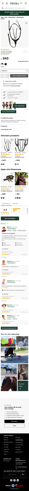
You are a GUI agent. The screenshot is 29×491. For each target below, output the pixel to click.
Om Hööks (6, 447)
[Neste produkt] (26, 146)
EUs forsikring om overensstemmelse (19, 440)
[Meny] (2, 3)
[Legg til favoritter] (26, 23)
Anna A (9, 305)
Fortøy (3, 18)
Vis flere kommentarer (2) (9, 328)
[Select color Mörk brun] (5, 64)
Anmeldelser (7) (6, 203)
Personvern (6, 451)
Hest (6, 17)
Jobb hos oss (6, 449)
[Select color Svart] (2, 64)
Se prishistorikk (23, 61)
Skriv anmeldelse (10, 218)
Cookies (5, 454)
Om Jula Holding (19, 444)
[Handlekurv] (26, 3)
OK (23, 474)
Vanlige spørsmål (19, 442)
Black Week (17, 447)
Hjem (2, 17)
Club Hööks (17, 449)
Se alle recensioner (8, 111)
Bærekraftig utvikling (8, 442)
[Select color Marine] (18, 198)
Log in (14, 425)
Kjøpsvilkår (6, 437)
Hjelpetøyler (20, 17)
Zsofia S (9, 315)
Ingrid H (9, 261)
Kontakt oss (6, 439)
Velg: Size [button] (4, 70)
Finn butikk (17, 437)
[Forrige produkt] (2, 146)
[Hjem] (14, 3)
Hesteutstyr (12, 17)
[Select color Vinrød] (16, 198)
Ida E (8, 227)
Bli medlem (15, 421)
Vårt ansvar (6, 444)
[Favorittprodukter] (21, 3)
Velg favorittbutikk (15, 85)
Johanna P (10, 280)
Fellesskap (15, 203)
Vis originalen (5, 248)
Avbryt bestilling (18, 451)
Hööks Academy (6, 460)
